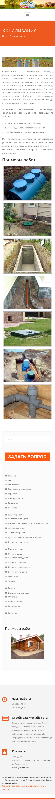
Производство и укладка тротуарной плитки (28, 523)
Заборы (11, 581)
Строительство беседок (19, 567)
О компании (13, 484)
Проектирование (16, 549)
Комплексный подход (18, 518)
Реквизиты (13, 503)
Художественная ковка (18, 542)
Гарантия (12, 493)
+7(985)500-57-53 (23, 767)
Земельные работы (17, 532)
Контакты (12, 507)
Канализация (14, 606)
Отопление (13, 596)
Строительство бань (17, 562)
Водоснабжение (15, 601)
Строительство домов (18, 557)
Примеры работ (15, 498)
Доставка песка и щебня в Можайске (25, 537)
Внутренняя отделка (17, 571)
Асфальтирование (16, 528)
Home (5, 36)
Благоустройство (16, 514)
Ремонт (11, 588)
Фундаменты (14, 576)
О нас (11, 480)
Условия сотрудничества (19, 488)
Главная (12, 475)
